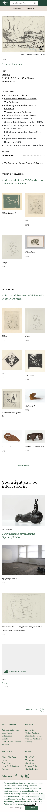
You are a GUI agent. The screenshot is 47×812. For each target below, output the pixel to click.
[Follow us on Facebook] (16, 776)
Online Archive (32, 733)
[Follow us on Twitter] (22, 776)
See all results (23, 465)
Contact (5, 769)
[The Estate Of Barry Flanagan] (6, 3)
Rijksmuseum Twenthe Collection (20, 99)
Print (4, 60)
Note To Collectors (10, 766)
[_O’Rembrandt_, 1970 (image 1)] (23, 34)
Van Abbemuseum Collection (18, 112)
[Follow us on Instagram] (27, 776)
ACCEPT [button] (31, 808)
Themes (5, 745)
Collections (29, 8)
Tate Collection (11, 102)
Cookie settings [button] (15, 808)
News (4, 760)
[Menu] (41, 3)
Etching (6, 75)
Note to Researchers (34, 736)
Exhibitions (8, 155)
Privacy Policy (31, 766)
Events (5, 739)
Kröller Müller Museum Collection (20, 115)
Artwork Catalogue (10, 730)
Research (29, 730)
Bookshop (6, 763)
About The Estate (9, 757)
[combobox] (21, 3)
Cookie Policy (31, 769)
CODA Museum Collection (16, 95)
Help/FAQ (29, 757)
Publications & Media (34, 155)
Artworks (16, 8)
